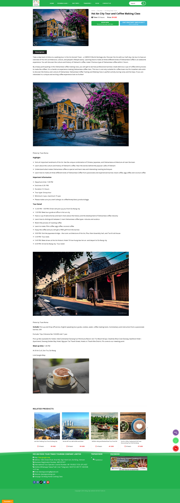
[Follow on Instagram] (37, 482)
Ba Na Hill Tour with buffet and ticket (73, 441)
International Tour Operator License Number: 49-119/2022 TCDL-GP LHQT (61, 465)
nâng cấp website (90, 491)
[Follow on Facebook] (34, 482)
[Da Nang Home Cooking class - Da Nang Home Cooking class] (39, 3)
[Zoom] (35, 44)
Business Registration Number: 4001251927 (50, 462)
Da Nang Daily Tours (111, 10)
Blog (97, 3)
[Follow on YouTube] (48, 482)
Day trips (75, 3)
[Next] (147, 431)
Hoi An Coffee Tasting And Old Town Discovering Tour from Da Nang (131, 442)
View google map (44, 457)
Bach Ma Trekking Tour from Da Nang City (45, 441)
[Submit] (143, 3)
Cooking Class (62, 3)
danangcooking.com (48, 474)
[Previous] (33, 431)
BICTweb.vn (101, 491)
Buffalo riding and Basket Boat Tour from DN (104, 441)
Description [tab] (39, 52)
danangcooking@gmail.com (48, 472)
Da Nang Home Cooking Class (52, 477)
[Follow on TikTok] (41, 482)
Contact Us (107, 3)
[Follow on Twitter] (44, 482)
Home (52, 3)
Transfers (87, 3)
